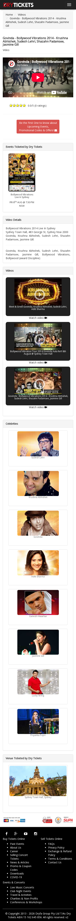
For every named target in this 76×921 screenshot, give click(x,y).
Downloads (17, 873)
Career (14, 851)
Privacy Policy (56, 847)
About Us (15, 847)
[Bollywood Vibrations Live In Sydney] (21, 172)
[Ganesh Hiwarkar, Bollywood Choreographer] (38, 602)
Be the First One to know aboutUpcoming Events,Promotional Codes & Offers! (38, 126)
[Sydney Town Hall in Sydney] (38, 781)
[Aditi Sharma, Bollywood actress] (38, 562)
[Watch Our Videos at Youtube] (25, 833)
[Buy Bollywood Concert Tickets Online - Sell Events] (18, 4)
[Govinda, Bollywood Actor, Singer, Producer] (38, 523)
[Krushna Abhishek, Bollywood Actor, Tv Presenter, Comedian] (38, 483)
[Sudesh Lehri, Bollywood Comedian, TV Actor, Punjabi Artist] (38, 443)
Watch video (36, 318)
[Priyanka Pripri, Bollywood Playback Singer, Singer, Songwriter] (38, 721)
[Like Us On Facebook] (6, 833)
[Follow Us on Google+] (15, 833)
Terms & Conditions (60, 858)
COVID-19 (16, 877)
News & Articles (19, 862)
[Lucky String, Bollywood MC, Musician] (38, 681)
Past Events (17, 844)
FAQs (51, 844)
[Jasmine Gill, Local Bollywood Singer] (38, 642)
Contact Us (54, 862)
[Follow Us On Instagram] (35, 833)
